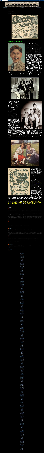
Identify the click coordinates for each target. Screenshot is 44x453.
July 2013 (22, 326)
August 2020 (22, 393)
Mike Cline (10, 228)
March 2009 (22, 286)
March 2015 (22, 342)
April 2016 (22, 352)
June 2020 (22, 391)
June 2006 (22, 260)
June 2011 (22, 307)
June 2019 (22, 382)
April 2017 (22, 361)
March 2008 (22, 276)
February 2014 (22, 332)
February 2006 (22, 257)
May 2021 (22, 400)
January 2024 (22, 425)
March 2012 (22, 314)
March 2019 (22, 379)
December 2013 (22, 330)
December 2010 (22, 302)
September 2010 (22, 300)
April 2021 (22, 399)
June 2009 (22, 288)
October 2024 (22, 432)
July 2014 (22, 336)
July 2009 (22, 289)
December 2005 (22, 255)
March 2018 (22, 370)
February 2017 (22, 360)
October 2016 (22, 357)
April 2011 (22, 305)
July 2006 (22, 261)
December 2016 (22, 358)
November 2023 (22, 423)
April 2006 (22, 258)
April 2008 (22, 277)
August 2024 (22, 430)
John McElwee (10, 244)
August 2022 (22, 411)
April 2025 (22, 436)
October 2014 (22, 338)
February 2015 (22, 341)
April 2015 (22, 343)
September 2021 (22, 403)
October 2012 (22, 319)
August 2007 (22, 271)
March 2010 (22, 295)
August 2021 (22, 402)
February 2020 (22, 388)
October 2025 (22, 441)
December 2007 (22, 274)
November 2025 (22, 442)
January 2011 (22, 303)
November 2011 (22, 311)
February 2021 (22, 397)
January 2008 (22, 275)
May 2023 (22, 418)
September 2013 (22, 328)
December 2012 (22, 321)
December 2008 (22, 283)
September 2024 (22, 431)
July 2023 (22, 420)
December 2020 (22, 396)
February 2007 (22, 266)
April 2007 (22, 268)
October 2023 (22, 422)
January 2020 (22, 387)
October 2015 (22, 347)
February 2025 (22, 435)
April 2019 (22, 380)
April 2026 (22, 446)
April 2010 (22, 296)
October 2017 (22, 366)
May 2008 (22, 278)
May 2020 (22, 390)
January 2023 (22, 415)
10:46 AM (9, 235)
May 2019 (22, 381)
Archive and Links (5, 7)
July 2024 (22, 429)
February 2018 (22, 369)
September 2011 (22, 309)
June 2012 (22, 316)
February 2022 (22, 407)
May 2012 (22, 315)
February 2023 (22, 416)
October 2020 (22, 394)
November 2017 (22, 367)
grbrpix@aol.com (22, 7)
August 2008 (22, 280)
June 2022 (22, 410)
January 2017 (22, 359)
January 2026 (22, 443)
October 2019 (22, 385)
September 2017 (22, 365)
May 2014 (22, 334)
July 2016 (22, 354)
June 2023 (22, 419)
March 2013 (22, 323)
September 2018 (22, 375)
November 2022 (22, 414)
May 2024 (22, 428)
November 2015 (22, 348)
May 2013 (22, 325)
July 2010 (22, 298)
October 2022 (22, 413)
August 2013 (22, 327)
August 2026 (22, 449)
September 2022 (22, 412)
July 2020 (22, 392)
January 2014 (22, 331)
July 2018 (22, 373)
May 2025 (22, 437)
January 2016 (22, 350)
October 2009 (22, 291)
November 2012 (22, 320)
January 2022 (22, 406)
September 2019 (22, 384)
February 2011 (22, 304)
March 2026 (22, 445)
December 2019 (22, 386)
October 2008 (22, 282)
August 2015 (22, 346)
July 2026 (22, 448)
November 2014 (22, 339)
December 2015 (22, 349)
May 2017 (22, 362)
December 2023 (22, 424)
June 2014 (22, 335)
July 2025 (22, 439)
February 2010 (22, 294)
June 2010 (22, 297)
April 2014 (22, 333)
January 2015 (22, 340)
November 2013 (22, 329)
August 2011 (22, 308)
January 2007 (22, 265)
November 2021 (22, 404)
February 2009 (22, 285)
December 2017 (22, 368)
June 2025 (22, 438)
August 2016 (22, 355)
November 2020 (22, 395)
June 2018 (22, 372)
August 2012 (22, 318)
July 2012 (22, 317)
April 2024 (22, 427)
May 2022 (22, 409)
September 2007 (22, 272)
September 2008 (22, 281)
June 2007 (22, 269)
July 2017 (22, 364)
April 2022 (22, 408)
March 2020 (22, 389)
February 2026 (22, 444)
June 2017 (22, 363)
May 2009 (22, 287)
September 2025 (22, 440)
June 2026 (22, 447)
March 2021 (22, 398)
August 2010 (22, 299)
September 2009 (22, 290)
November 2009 (22, 292)
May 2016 (22, 353)
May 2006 (22, 259)
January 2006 (22, 256)
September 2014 (22, 337)
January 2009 (22, 284)
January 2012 (22, 312)
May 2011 (22, 306)
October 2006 (22, 263)
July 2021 (22, 401)
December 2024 (22, 433)
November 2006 (22, 264)
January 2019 (22, 378)
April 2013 (22, 324)
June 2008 (22, 279)
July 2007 (22, 270)
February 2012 (22, 313)
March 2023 (22, 417)
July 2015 (22, 345)
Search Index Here (39, 7)
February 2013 (22, 322)
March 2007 (22, 267)
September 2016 (22, 356)
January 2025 (22, 434)
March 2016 (22, 351)
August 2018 (22, 374)
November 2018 (22, 376)
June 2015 (22, 344)
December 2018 (22, 377)
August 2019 (22, 383)
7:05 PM (9, 247)
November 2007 (22, 273)
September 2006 (22, 262)
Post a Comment (10, 249)
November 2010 (22, 301)
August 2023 (22, 421)
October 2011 (22, 310)
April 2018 (22, 371)
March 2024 (22, 426)
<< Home (9, 250)
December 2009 (22, 293)
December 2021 (22, 405)
